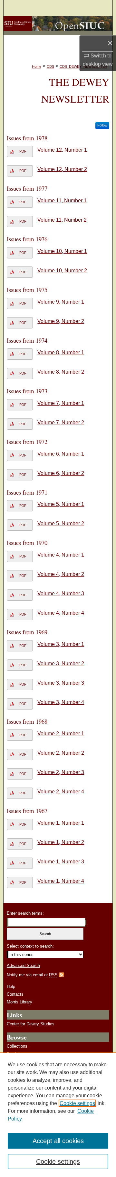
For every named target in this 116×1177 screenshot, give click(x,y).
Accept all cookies (58, 1140)
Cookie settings (77, 1103)
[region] (58, 1114)
